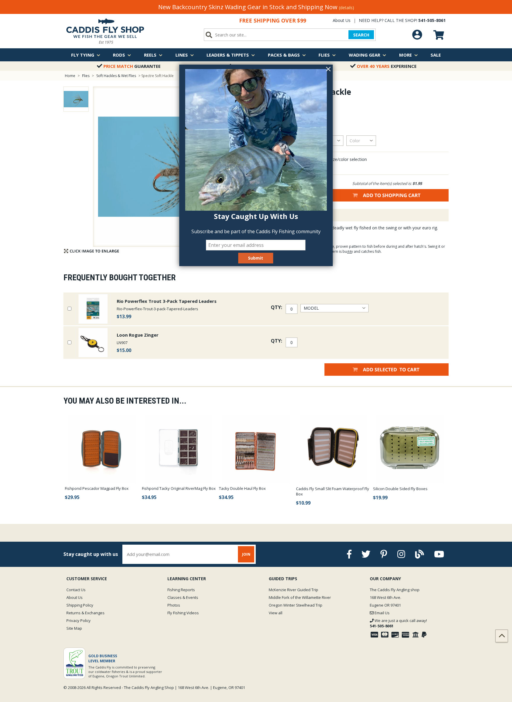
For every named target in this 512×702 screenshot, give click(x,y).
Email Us (382, 612)
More (405, 55)
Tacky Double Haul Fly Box (242, 488)
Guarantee (132, 66)
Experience (387, 66)
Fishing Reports (181, 589)
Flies (324, 55)
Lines (181, 55)
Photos (173, 605)
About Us (342, 20)
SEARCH (361, 35)
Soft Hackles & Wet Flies (116, 75)
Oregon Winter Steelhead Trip (295, 605)
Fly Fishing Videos (183, 612)
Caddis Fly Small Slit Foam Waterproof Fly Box (332, 491)
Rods (119, 55)
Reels (150, 55)
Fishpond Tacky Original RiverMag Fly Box (179, 488)
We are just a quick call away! (398, 623)
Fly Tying (82, 55)
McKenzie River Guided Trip (293, 589)
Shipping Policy (79, 605)
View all (275, 612)
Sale (436, 55)
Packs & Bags (284, 55)
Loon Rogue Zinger (138, 335)
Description (295, 215)
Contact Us (76, 589)
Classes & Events (182, 597)
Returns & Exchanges (85, 612)
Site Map (74, 628)
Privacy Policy (78, 620)
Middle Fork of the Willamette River (300, 597)
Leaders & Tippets (228, 55)
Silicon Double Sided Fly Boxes (400, 488)
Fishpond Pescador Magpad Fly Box (97, 488)
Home (70, 75)
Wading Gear (364, 55)
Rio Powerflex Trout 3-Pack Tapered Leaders (167, 301)
